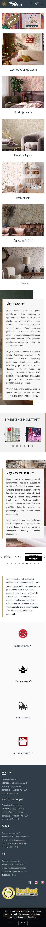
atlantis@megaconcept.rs (13, 786)
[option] (12, 434)
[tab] (13, 446)
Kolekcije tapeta (23, 112)
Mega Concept (13, 310)
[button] (1, 556)
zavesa (23, 358)
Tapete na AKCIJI (23, 240)
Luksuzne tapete (23, 155)
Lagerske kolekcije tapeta (23, 69)
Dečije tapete (23, 197)
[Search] (30, 4)
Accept (23, 923)
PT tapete (23, 283)
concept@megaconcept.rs (13, 812)
